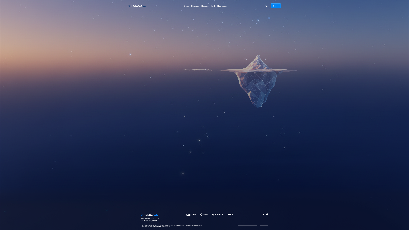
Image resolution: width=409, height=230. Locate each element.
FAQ (213, 6)
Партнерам (222, 6)
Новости (205, 6)
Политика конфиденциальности (247, 225)
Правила (195, 6)
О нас (186, 6)
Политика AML (264, 225)
